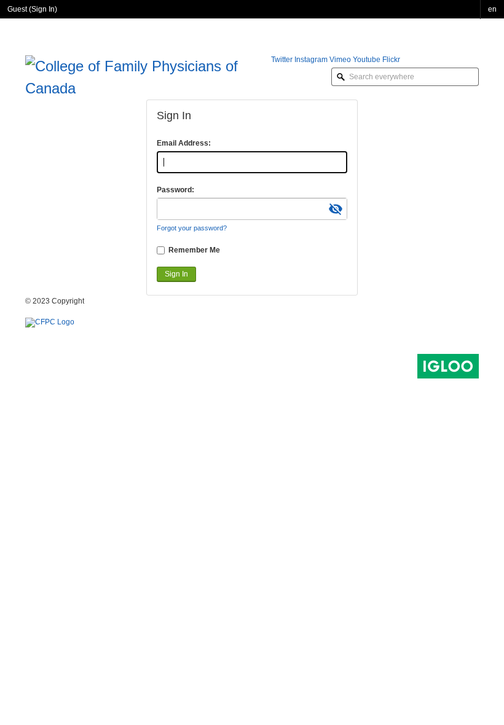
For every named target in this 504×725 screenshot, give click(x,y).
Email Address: (184, 143)
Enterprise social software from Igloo (448, 366)
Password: (175, 190)
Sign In (43, 9)
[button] (492, 9)
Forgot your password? (192, 228)
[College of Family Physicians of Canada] (148, 76)
